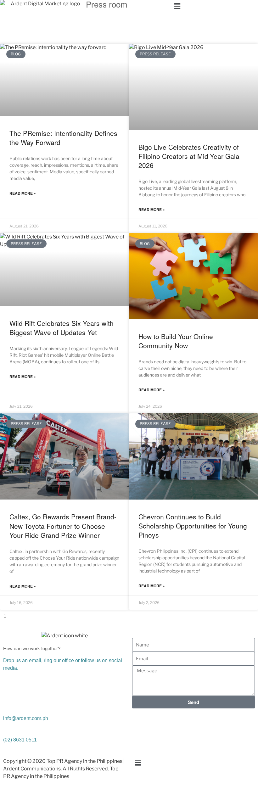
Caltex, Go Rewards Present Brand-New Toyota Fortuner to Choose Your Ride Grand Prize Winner (62, 526)
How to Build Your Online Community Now (175, 341)
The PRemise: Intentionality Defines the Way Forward (63, 137)
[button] (215, 6)
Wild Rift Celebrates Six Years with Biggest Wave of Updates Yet (61, 327)
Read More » (22, 193)
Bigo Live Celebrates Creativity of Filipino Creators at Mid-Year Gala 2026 (188, 156)
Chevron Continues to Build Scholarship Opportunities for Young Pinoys (192, 526)
